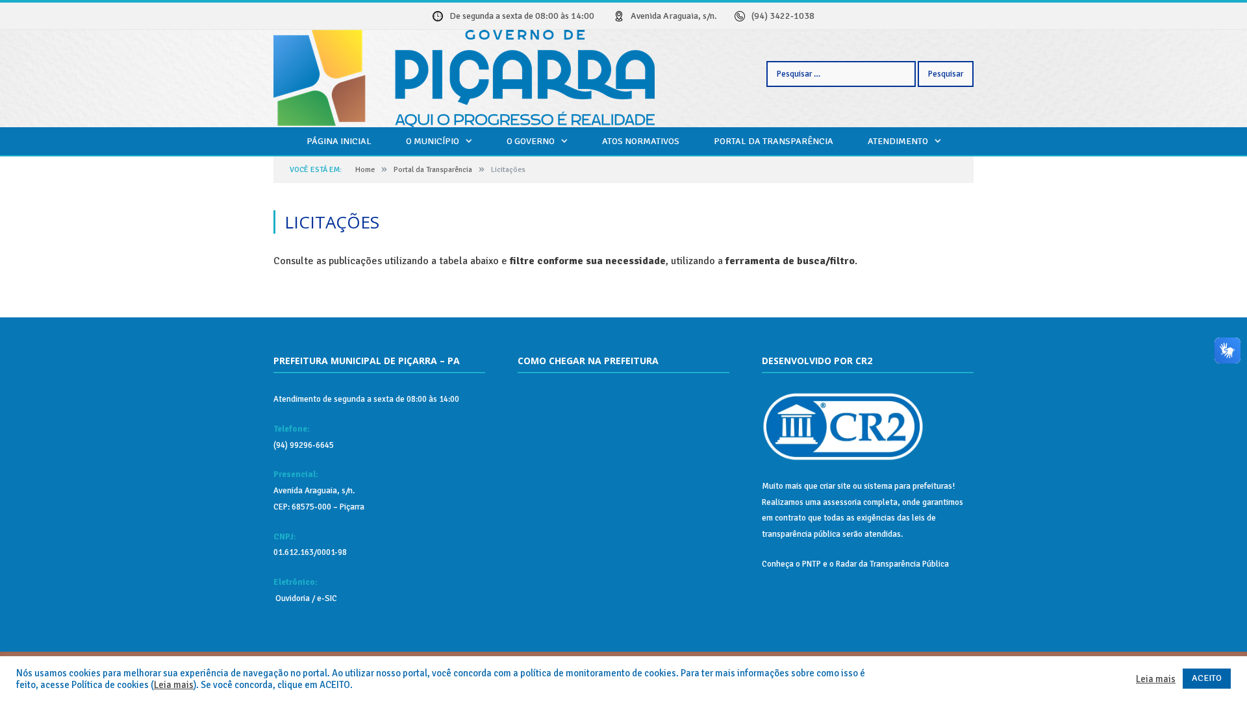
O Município (432, 141)
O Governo (531, 141)
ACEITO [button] (1207, 677)
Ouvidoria (291, 598)
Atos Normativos (640, 141)
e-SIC (326, 598)
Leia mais (174, 685)
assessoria (842, 502)
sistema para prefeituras (908, 486)
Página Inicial (339, 141)
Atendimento (898, 141)
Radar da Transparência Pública (892, 564)
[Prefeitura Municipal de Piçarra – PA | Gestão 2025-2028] (464, 77)
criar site (835, 486)
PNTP (811, 564)
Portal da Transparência (773, 141)
